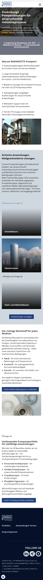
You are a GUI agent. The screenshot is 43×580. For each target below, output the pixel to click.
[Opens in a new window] (26, 553)
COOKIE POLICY (7, 566)
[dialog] (3, 577)
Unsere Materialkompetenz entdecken (20, 389)
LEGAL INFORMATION (21, 563)
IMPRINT (16, 566)
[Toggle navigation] (40, 4)
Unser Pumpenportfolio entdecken (19, 500)
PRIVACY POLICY (35, 563)
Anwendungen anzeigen (21, 316)
